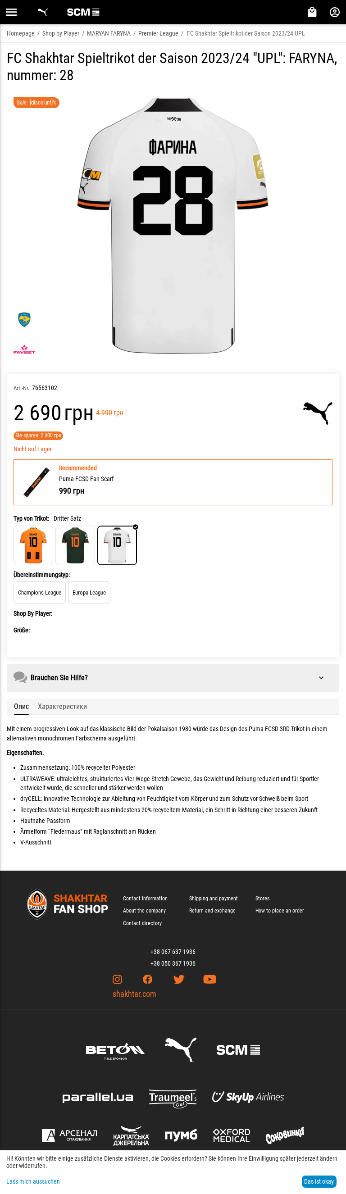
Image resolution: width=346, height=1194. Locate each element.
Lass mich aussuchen (33, 1181)
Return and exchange (212, 911)
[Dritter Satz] (117, 545)
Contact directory (142, 923)
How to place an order (279, 911)
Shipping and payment (213, 898)
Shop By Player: (33, 613)
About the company (144, 911)
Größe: (22, 630)
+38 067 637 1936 (173, 951)
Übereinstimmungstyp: (42, 574)
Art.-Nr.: (22, 388)
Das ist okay (319, 1181)
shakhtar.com (134, 994)
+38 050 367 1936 (173, 963)
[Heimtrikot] (33, 545)
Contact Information (145, 898)
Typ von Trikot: (31, 518)
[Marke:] (317, 413)
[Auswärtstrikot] (75, 545)
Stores (262, 898)
